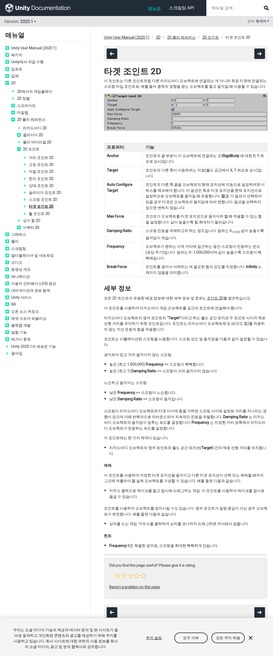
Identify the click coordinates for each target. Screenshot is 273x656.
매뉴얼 (154, 8)
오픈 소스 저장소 (25, 311)
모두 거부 (191, 638)
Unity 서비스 (21, 297)
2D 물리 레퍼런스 (31, 119)
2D (13, 83)
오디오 (16, 262)
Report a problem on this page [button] (134, 587)
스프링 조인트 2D (43, 199)
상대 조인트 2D (41, 185)
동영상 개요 (21, 269)
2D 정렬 (23, 98)
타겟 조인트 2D (41, 206)
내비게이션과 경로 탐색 (30, 290)
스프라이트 (26, 105)
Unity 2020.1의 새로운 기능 (33, 346)
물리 (15, 241)
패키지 (16, 55)
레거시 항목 (21, 339)
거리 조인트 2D (41, 157)
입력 (15, 76)
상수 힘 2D (31, 220)
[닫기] (250, 638)
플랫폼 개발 (21, 325)
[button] (118, 576)
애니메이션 (20, 276)
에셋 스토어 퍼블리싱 (28, 318)
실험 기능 (19, 332)
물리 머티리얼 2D (37, 142)
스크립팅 (18, 248)
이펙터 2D (31, 227)
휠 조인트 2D (39, 213)
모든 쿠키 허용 (228, 638)
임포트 (16, 69)
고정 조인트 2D (41, 164)
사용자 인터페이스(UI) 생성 (33, 283)
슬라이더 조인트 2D (45, 192)
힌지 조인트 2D (41, 179)
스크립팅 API (181, 8)
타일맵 (22, 112)
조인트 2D (215, 298)
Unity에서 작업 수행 (27, 62)
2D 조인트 (31, 149)
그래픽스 (18, 234)
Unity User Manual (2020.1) (34, 48)
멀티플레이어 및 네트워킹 (32, 255)
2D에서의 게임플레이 (34, 91)
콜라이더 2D (33, 135)
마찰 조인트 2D (41, 171)
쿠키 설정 (154, 638)
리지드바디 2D (35, 128)
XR (13, 304)
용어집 (16, 353)
